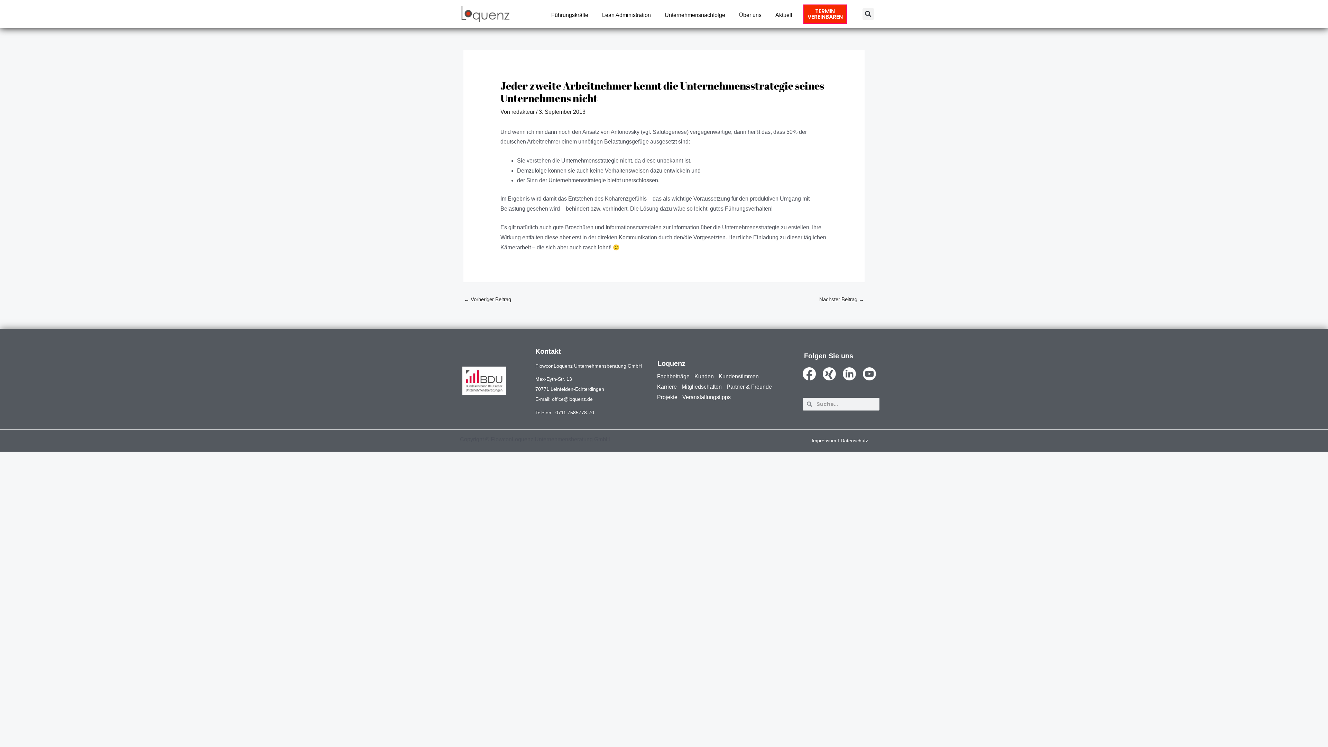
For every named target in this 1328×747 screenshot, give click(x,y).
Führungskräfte (569, 15)
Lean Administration (626, 15)
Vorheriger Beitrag (487, 299)
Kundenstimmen (739, 376)
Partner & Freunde (749, 387)
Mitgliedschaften (702, 387)
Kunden (704, 376)
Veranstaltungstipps (706, 397)
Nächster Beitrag (841, 299)
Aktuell (783, 15)
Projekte (667, 397)
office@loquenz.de (572, 399)
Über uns (750, 15)
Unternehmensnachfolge (695, 15)
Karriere (667, 387)
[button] (868, 14)
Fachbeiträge (673, 376)
